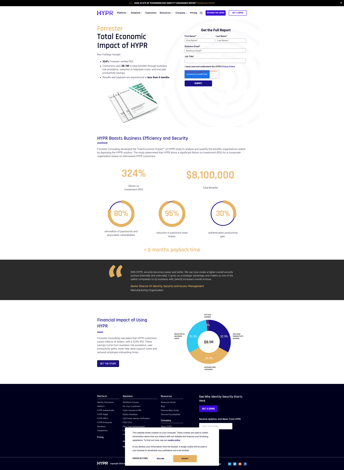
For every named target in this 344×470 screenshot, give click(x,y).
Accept (185, 458)
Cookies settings (140, 458)
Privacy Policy (228, 66)
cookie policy (174, 440)
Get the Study (108, 363)
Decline (160, 458)
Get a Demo (208, 408)
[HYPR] (105, 13)
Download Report (206, 3)
